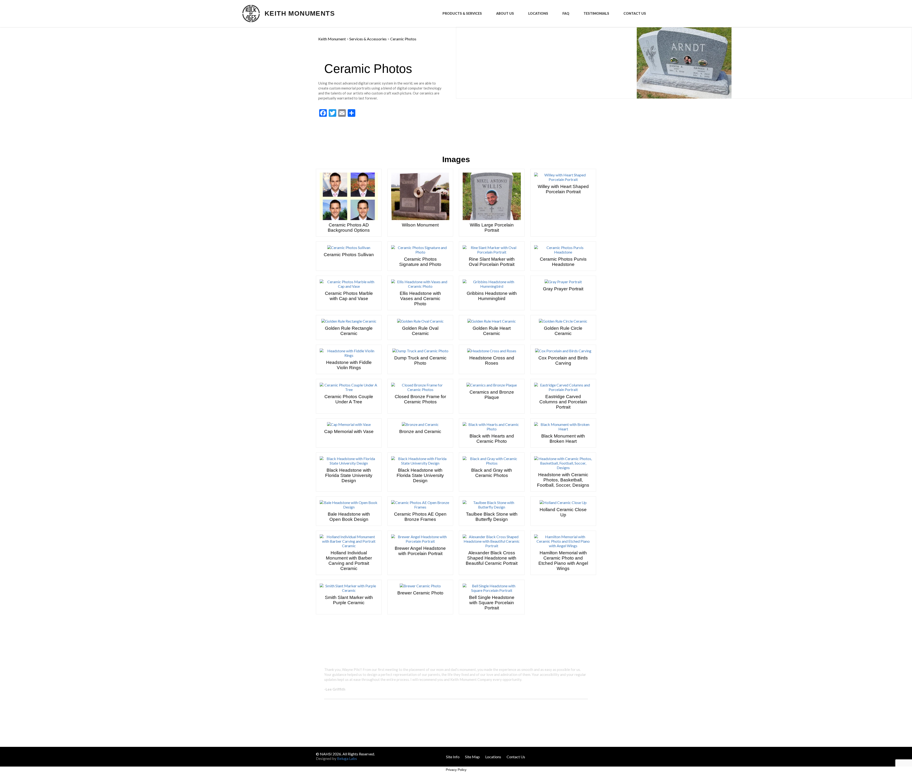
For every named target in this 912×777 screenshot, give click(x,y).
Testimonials (596, 13)
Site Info (453, 756)
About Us (505, 13)
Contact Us (634, 13)
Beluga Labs (347, 758)
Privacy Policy (456, 770)
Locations (538, 13)
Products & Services (462, 13)
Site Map (472, 756)
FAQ (565, 13)
